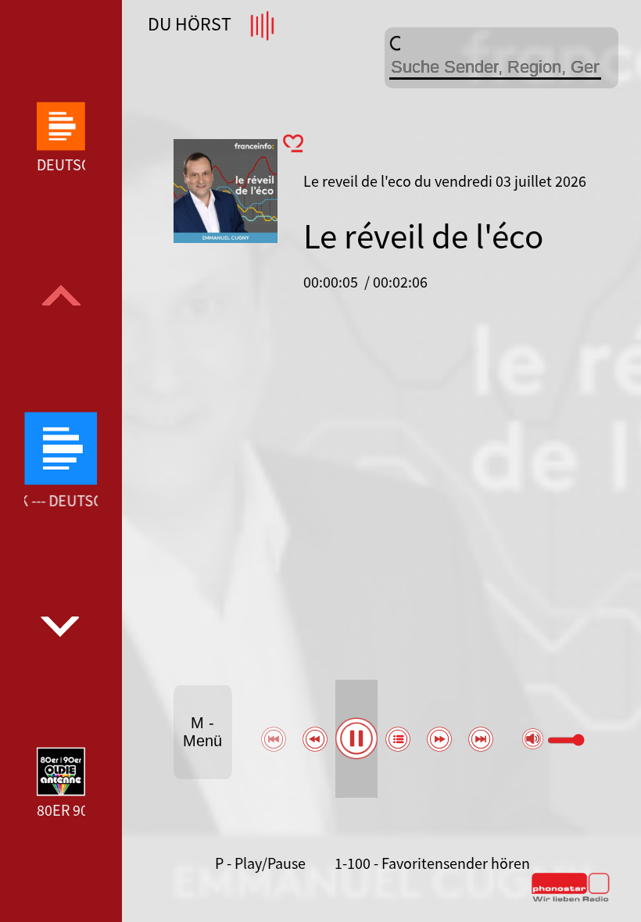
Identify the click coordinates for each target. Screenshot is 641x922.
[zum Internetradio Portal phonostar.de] (571, 898)
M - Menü (202, 731)
